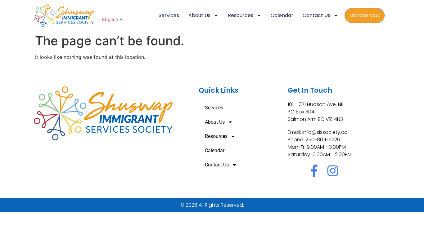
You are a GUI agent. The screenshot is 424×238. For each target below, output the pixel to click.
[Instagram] (333, 171)
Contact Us (316, 15)
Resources (240, 15)
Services (169, 15)
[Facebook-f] (314, 171)
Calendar (282, 15)
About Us (199, 15)
